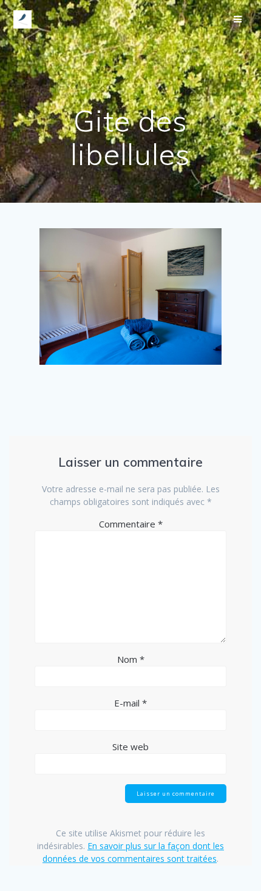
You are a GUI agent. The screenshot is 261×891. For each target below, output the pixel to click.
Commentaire (131, 524)
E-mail (130, 703)
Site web (130, 746)
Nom (130, 659)
